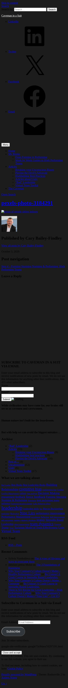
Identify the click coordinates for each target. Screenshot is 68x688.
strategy (40, 519)
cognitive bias (30, 489)
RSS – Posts (15, 545)
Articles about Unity (26, 179)
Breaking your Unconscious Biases (34, 169)
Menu (5, 144)
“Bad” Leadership (25, 182)
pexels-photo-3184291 (27, 203)
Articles (12, 166)
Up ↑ (4, 683)
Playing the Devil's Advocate (31, 458)
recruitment (35, 517)
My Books (14, 154)
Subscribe (13, 631)
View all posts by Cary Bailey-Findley (22, 245)
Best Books (16, 485)
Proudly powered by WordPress (18, 674)
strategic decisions (28, 520)
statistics (17, 520)
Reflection (45, 517)
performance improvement (50, 513)
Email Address (9, 622)
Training (57, 524)
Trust (11, 528)
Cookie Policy (15, 668)
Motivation (14, 514)
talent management (21, 524)
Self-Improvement (57, 517)
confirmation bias (49, 490)
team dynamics (42, 524)
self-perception (7, 520)
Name (4, 385)
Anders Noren (9, 677)
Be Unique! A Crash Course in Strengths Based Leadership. (34, 576)
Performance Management (15, 516)
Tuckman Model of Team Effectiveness (36, 527)
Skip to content (9, 2)
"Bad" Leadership (18, 445)
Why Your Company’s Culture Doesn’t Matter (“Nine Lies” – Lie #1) (34, 595)
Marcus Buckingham (53, 508)
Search (5, 6)
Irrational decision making (21, 504)
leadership (11, 508)
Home (11, 150)
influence (5, 503)
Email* (5, 392)
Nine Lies (27, 513)
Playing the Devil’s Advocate (31, 172)
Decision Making (49, 493)
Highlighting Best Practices (30, 175)
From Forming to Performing (31, 157)
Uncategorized (16, 464)
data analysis (32, 493)
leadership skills (31, 508)
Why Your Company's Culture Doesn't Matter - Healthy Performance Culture (34, 573)
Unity (11, 467)
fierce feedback (35, 497)
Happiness (32, 500)
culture (23, 493)
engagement (8, 496)
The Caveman (16, 188)
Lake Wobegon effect (41, 504)
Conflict (60, 490)
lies (41, 509)
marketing (5, 514)
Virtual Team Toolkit (26, 185)
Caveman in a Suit (11, 15)
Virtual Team (10, 531)
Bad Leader (6, 485)
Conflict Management (10, 493)
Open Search (8, 194)
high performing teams (48, 500)
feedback (20, 496)
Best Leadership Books (34, 485)
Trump (5, 527)
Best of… (13, 461)
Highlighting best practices (30, 455)
